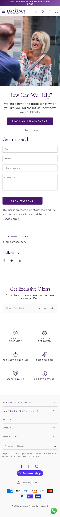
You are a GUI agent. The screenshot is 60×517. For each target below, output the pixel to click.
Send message (22, 200)
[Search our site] (35, 11)
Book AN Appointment (30, 121)
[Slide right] (55, 3)
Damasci (24, 506)
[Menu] (3, 11)
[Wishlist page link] (49, 11)
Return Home (30, 130)
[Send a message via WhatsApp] (53, 510)
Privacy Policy (24, 214)
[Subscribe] (56, 446)
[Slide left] (5, 3)
